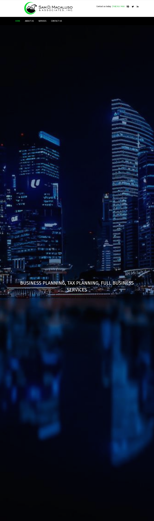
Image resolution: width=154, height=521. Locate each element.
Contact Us (56, 21)
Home (17, 21)
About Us (29, 21)
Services (42, 21)
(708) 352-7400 (118, 6)
